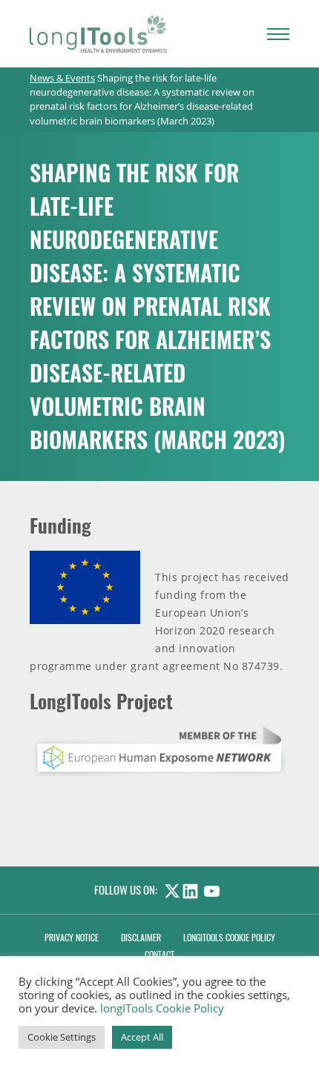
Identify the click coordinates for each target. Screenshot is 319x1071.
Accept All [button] (142, 1037)
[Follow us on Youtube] (215, 889)
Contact (159, 954)
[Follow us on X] (169, 889)
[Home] (98, 34)
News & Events (62, 77)
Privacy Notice (72, 937)
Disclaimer (141, 937)
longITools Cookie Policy (162, 1008)
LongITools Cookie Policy (229, 937)
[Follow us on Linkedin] (193, 889)
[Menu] (278, 33)
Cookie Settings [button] (61, 1037)
